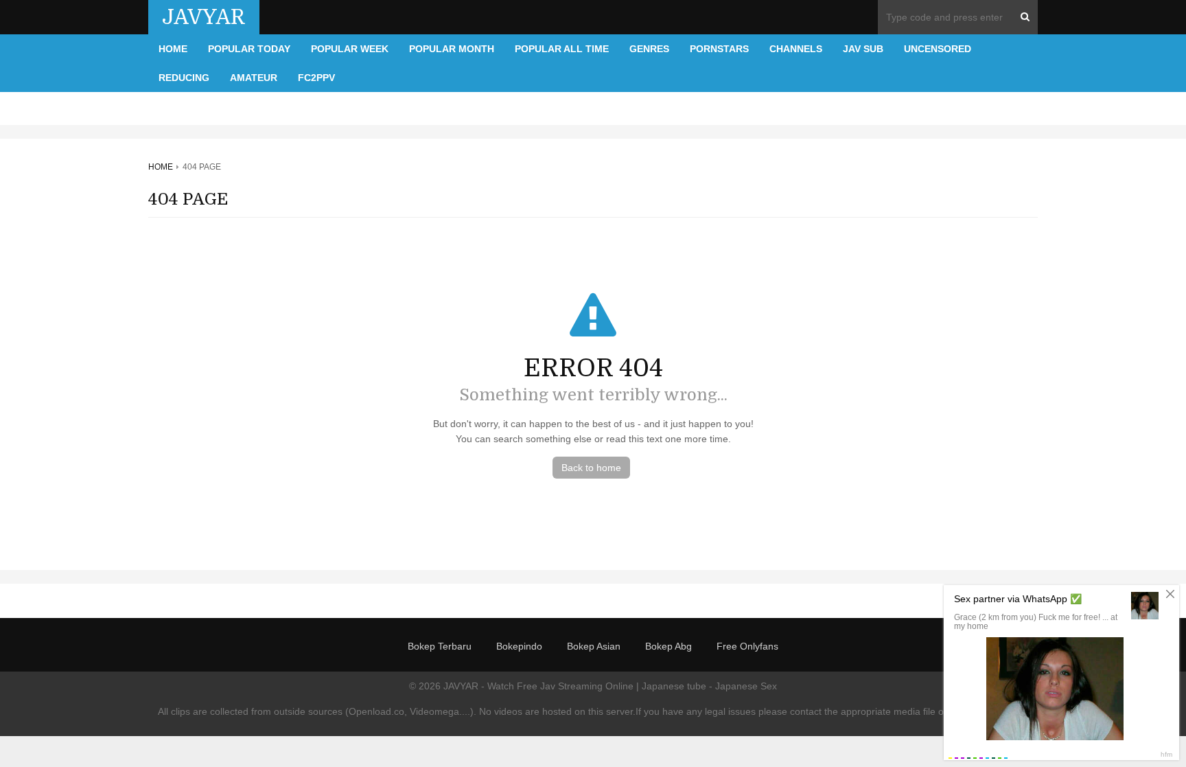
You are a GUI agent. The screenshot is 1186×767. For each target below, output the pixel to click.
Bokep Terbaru (440, 646)
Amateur (253, 77)
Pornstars (719, 48)
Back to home (591, 467)
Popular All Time (562, 48)
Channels (795, 48)
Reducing (184, 77)
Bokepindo (519, 646)
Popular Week (349, 48)
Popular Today (249, 48)
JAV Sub (863, 48)
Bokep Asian (593, 646)
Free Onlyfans (747, 646)
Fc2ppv (316, 77)
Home (173, 48)
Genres (649, 48)
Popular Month (451, 48)
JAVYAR (204, 17)
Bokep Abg (668, 646)
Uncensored (937, 48)
